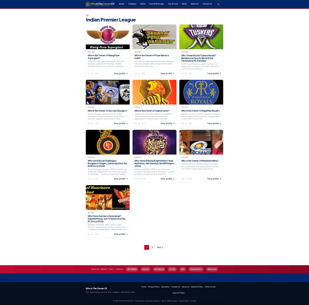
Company (132, 4)
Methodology (172, 301)
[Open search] (218, 4)
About (164, 301)
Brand (142, 4)
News (184, 4)
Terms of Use (210, 287)
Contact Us (207, 4)
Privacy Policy (153, 287)
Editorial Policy (197, 287)
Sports (121, 4)
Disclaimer (165, 287)
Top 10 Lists (173, 4)
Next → (160, 247)
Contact (193, 301)
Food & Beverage (156, 4)
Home (144, 287)
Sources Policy (179, 293)
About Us (195, 4)
